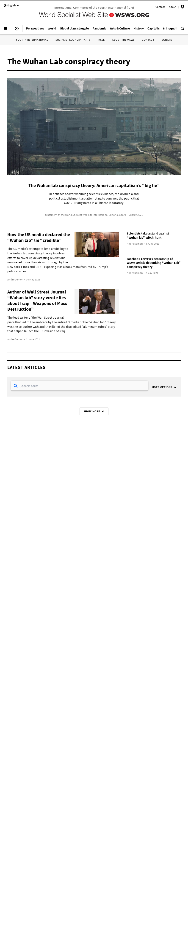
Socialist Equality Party (72, 39)
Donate (166, 39)
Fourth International (32, 39)
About (172, 6)
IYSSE (101, 39)
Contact (160, 6)
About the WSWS (123, 39)
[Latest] (16, 30)
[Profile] (182, 7)
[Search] (182, 30)
